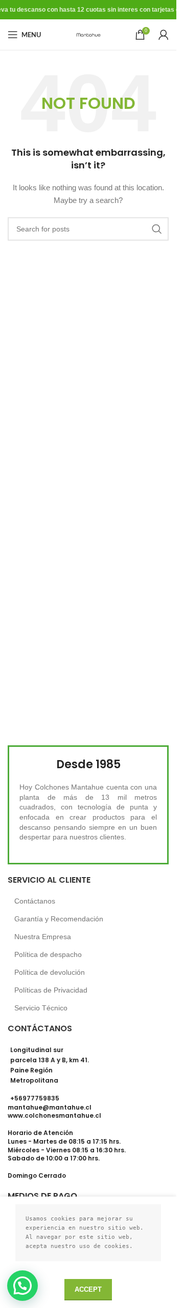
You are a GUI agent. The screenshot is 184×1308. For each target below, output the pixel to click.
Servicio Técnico (40, 1008)
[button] (22, 1285)
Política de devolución (49, 972)
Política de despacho (48, 954)
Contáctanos (34, 901)
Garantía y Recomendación (58, 919)
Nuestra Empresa (42, 937)
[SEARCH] (157, 229)
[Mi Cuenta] (163, 34)
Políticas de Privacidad (50, 990)
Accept (88, 1289)
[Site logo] (88, 34)
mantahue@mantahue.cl (49, 1107)
